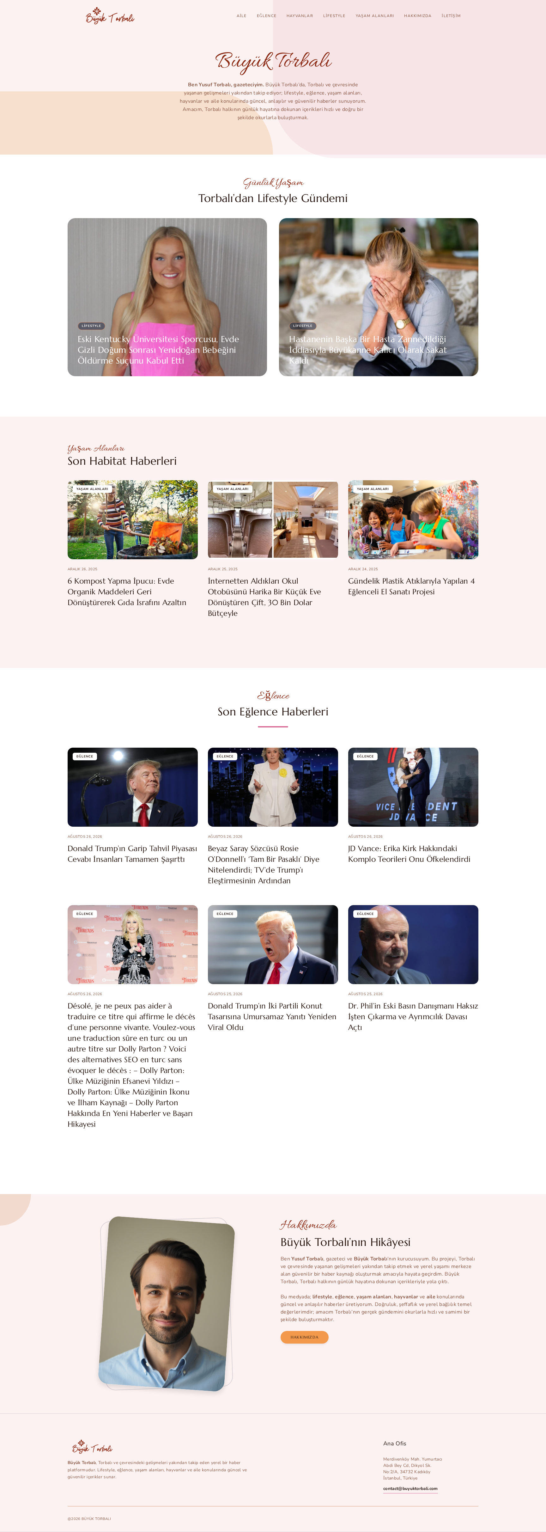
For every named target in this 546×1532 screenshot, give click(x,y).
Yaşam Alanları (375, 15)
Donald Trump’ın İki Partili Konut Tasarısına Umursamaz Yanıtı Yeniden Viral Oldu (272, 1016)
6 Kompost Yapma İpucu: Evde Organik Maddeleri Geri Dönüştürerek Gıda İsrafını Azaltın (127, 591)
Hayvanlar (300, 15)
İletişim (451, 15)
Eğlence (266, 15)
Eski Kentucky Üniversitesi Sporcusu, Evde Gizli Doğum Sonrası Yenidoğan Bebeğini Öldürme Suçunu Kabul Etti (158, 350)
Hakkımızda (418, 15)
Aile (242, 15)
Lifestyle (334, 15)
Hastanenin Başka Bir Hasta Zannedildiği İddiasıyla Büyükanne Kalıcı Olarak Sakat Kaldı (368, 350)
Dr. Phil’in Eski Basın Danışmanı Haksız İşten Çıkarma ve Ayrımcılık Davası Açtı (413, 1016)
